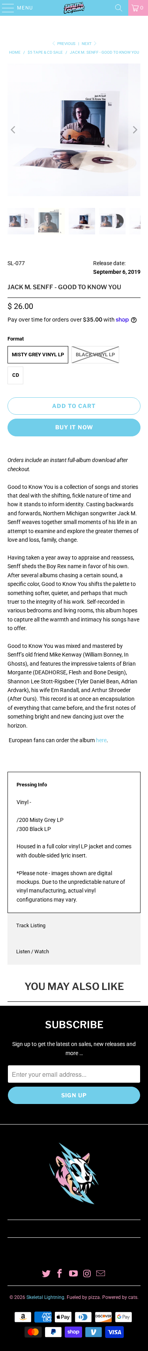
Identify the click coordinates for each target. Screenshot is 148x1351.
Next (87, 43)
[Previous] (13, 130)
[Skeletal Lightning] (74, 8)
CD (15, 375)
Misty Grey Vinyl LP (38, 354)
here (101, 740)
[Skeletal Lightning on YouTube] (74, 1274)
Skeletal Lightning (45, 1297)
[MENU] (4, 8)
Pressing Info (32, 785)
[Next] (134, 130)
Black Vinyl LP (95, 354)
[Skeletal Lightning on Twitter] (46, 1274)
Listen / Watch (32, 951)
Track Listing (30, 925)
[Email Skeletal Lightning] (101, 1274)
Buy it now (74, 427)
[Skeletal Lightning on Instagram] (87, 1274)
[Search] (118, 8)
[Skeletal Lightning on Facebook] (60, 1274)
